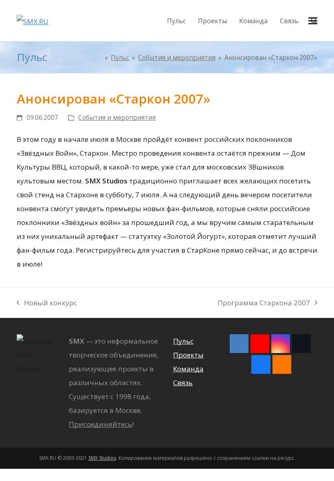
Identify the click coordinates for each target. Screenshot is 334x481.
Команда (188, 368)
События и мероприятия (117, 117)
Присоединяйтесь (100, 424)
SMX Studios (102, 458)
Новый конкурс (47, 304)
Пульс (183, 341)
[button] (312, 21)
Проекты (188, 355)
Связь (183, 382)
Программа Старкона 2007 (264, 304)
